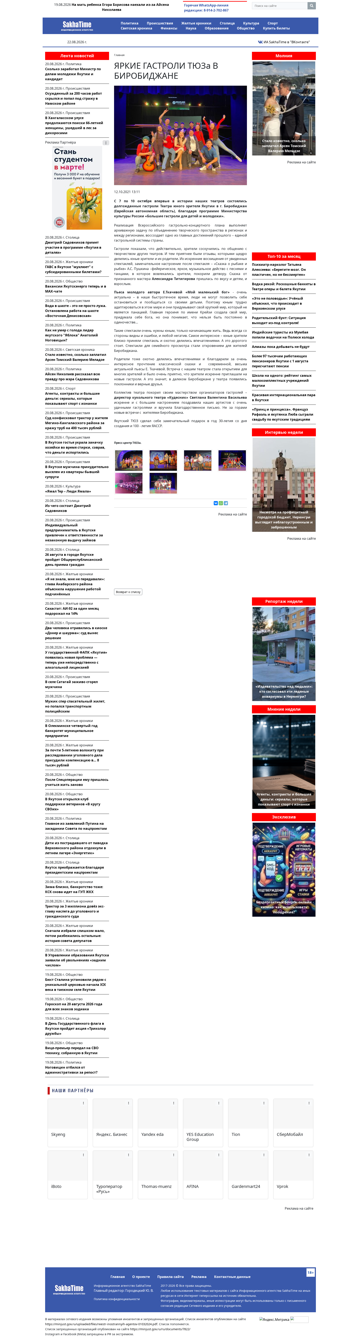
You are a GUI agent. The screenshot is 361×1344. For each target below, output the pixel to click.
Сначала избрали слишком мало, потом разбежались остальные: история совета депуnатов (75, 935)
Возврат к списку (128, 592)
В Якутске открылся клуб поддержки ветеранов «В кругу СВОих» (72, 804)
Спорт (273, 23)
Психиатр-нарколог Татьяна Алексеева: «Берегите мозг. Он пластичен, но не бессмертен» (279, 269)
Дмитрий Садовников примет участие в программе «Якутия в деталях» (73, 247)
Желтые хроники (196, 23)
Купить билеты (276, 28)
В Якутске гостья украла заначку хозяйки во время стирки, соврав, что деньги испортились (75, 447)
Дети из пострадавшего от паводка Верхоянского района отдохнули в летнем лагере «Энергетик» (76, 848)
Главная (118, 1276)
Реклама (199, 1276)
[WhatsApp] (221, 503)
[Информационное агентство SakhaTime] (77, 24)
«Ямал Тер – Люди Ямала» (68, 491)
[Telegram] (226, 503)
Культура (251, 23)
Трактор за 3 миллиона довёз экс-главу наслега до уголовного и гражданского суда (74, 911)
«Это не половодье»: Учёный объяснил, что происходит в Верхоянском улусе (277, 303)
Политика (130, 23)
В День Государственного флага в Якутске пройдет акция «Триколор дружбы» (75, 1028)
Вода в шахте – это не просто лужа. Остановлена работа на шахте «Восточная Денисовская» (75, 310)
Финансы (169, 28)
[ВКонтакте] (216, 503)
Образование (217, 28)
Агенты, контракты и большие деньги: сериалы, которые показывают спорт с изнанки (72, 398)
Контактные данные (232, 1276)
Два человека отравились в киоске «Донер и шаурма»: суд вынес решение (76, 633)
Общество (246, 28)
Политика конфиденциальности (117, 1299)
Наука (191, 28)
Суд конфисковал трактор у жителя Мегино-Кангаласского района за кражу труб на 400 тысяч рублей (76, 423)
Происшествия (160, 23)
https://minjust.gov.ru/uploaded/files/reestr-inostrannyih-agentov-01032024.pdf (101, 1324)
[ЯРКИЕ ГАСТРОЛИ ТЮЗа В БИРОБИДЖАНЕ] (180, 135)
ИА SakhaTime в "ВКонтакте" (286, 42)
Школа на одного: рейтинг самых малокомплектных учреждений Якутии (281, 380)
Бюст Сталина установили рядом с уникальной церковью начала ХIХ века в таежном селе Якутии (75, 984)
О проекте (141, 1276)
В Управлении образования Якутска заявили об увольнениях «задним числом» (77, 960)
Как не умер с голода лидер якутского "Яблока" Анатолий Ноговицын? (71, 335)
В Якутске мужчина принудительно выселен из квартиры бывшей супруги (77, 472)
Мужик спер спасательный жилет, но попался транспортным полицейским (75, 706)
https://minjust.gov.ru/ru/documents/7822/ (160, 1329)
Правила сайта (170, 1276)
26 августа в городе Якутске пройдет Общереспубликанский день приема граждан (73, 559)
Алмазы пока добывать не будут (281, 346)
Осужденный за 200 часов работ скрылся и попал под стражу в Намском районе (73, 98)
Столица (227, 23)
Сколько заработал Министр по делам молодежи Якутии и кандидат (73, 74)
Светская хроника (136, 28)
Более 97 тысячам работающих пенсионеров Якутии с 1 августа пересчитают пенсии (280, 361)
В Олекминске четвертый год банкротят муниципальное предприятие (71, 730)
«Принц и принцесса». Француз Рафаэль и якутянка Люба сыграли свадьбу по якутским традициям (282, 414)
